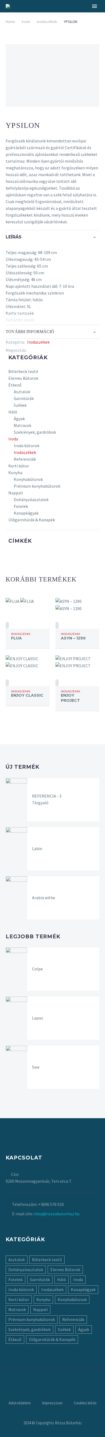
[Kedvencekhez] (7, 625)
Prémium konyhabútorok (37, 486)
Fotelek (21, 506)
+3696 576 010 (51, 1204)
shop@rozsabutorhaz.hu (56, 1213)
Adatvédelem (20, 1403)
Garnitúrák (24, 398)
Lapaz (37, 1018)
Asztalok (22, 391)
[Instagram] (52, 1383)
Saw (35, 1067)
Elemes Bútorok (23, 378)
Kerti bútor (18, 465)
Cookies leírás (85, 1403)
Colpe (37, 968)
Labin (37, 848)
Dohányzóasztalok (31, 499)
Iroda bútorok (26, 445)
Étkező (15, 385)
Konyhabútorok (28, 479)
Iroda (26, 21)
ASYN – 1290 (73, 638)
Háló (12, 412)
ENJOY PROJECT (70, 698)
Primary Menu (94, 6)
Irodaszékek (47, 21)
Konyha (15, 472)
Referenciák (25, 459)
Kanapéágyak (26, 513)
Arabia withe (43, 897)
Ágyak (19, 418)
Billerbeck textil (23, 371)
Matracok (22, 425)
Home (10, 21)
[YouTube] (59, 1383)
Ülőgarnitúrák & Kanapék (31, 519)
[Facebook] (31, 350)
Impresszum (52, 1403)
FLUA (16, 638)
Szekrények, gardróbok (35, 432)
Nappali (15, 492)
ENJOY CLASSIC (27, 695)
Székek (20, 405)
